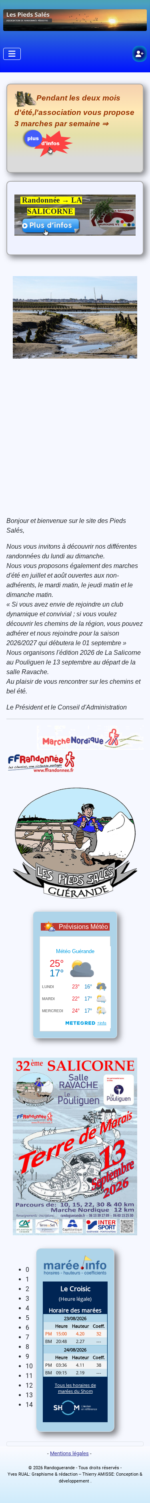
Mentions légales (69, 1453)
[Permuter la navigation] (12, 54)
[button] (81, 1270)
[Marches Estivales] (44, 143)
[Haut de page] (136, 1488)
